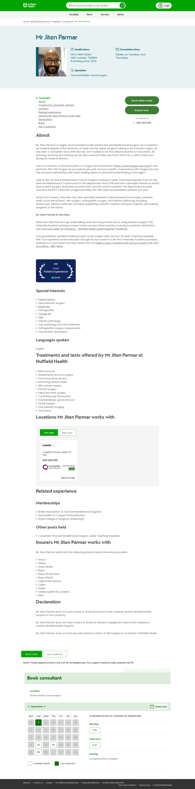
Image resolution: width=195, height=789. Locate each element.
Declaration (45, 119)
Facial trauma (46, 299)
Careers (49, 783)
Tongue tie (44, 313)
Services (105, 14)
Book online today (142, 100)
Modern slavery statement (113, 783)
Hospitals (74, 14)
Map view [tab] (67, 432)
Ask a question (47, 126)
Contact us (38, 783)
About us (26, 783)
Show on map (68, 477)
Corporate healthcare (90, 783)
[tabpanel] (97, 461)
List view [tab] (49, 432)
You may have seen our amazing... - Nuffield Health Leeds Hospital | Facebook (81, 229)
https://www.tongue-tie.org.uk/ (132, 166)
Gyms (89, 14)
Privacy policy (145, 785)
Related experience (49, 112)
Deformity (44, 306)
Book (41, 123)
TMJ (40, 317)
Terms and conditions (127, 785)
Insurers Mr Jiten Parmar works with (59, 116)
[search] (96, 5)
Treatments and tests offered (56, 105)
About (42, 101)
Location (43, 108)
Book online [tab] (31, 654)
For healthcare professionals (67, 783)
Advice (120, 14)
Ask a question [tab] (55, 654)
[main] (97, 398)
